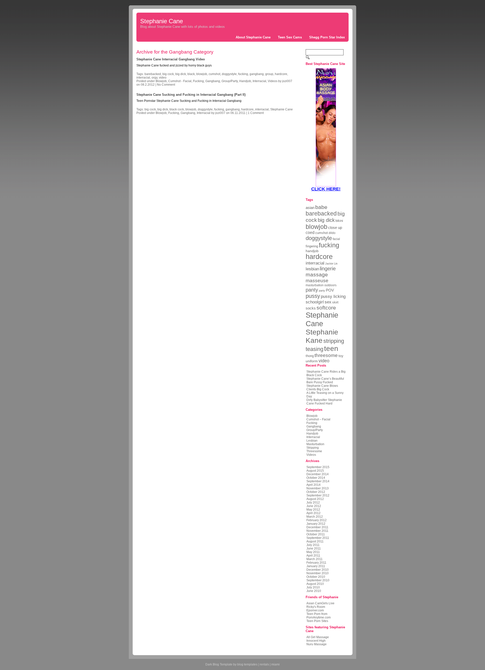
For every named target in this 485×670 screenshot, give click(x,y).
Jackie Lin (331, 263)
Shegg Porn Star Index (327, 37)
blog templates (247, 664)
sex (328, 301)
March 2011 (314, 559)
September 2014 (317, 481)
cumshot (214, 74)
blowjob (201, 74)
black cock (176, 109)
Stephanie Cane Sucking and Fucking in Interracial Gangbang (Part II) (191, 95)
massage (317, 274)
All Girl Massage (317, 637)
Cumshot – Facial (318, 419)
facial (336, 239)
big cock (168, 74)
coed (310, 232)
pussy (313, 296)
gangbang (257, 74)
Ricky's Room (315, 607)
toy (340, 356)
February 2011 (316, 562)
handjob (312, 251)
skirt (335, 302)
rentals (264, 664)
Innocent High (316, 640)
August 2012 (315, 499)
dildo (332, 233)
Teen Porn (313, 614)
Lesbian (312, 440)
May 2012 (313, 509)
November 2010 (317, 573)
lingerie (328, 268)
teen (331, 348)
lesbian (312, 268)
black (191, 74)
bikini (339, 221)
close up (335, 227)
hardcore (281, 74)
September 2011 (317, 538)
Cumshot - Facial (179, 81)
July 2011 (313, 545)
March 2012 (314, 516)
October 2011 (315, 534)
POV (330, 290)
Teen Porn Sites (317, 621)
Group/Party (230, 81)
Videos (272, 81)
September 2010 (317, 580)
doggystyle (229, 74)
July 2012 (313, 502)
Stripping (312, 447)
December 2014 (317, 474)
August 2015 (315, 470)
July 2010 (313, 587)
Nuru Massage (316, 644)
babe (321, 207)
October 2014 (315, 478)
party (322, 290)
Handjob (245, 81)
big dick (180, 74)
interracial (143, 77)
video (162, 77)
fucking (243, 74)
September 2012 (317, 495)
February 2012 (316, 520)
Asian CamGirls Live (320, 603)
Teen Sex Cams (290, 37)
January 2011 (315, 566)
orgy (154, 77)
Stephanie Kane (322, 336)
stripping (333, 341)
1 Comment (256, 113)
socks (311, 308)
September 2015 (317, 467)
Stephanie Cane (161, 21)
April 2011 (313, 555)
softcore (326, 307)
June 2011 (313, 548)
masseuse (317, 280)
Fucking (198, 81)
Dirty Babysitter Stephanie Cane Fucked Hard (324, 401)
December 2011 (317, 527)
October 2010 (315, 577)
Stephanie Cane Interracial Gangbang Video (170, 59)
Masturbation (315, 444)
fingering (312, 246)
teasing (314, 349)
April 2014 (313, 485)
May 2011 (313, 552)
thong (310, 356)
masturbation (315, 285)
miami (275, 664)
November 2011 (317, 531)
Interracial (259, 81)
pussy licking (333, 296)
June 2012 (313, 506)
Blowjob (161, 81)
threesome (326, 355)
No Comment (166, 84)
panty (312, 290)
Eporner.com (315, 610)
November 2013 (317, 488)
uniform (312, 361)
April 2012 (313, 513)
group (269, 74)
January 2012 (315, 523)
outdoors (330, 285)
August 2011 (315, 541)
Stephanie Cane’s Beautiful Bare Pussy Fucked (325, 380)
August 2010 (315, 584)
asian (310, 207)
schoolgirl (315, 301)
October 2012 (315, 492)
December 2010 (317, 569)
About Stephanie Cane (253, 37)
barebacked (152, 74)
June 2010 (313, 591)
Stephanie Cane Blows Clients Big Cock (322, 387)
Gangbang (212, 81)
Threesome (314, 451)
